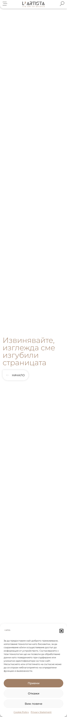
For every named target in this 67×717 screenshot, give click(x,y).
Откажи (33, 693)
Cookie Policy (21, 712)
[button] (61, 631)
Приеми (33, 683)
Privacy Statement (41, 712)
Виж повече (33, 703)
